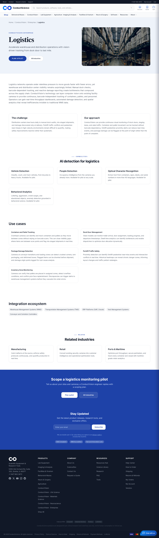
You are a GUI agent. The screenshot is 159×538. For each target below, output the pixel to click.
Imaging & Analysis (45, 467)
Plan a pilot (17, 58)
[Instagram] (21, 478)
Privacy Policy (39, 534)
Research (100, 471)
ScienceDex (71, 467)
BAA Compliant (61, 442)
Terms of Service (51, 534)
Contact (11, 2)
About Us (70, 463)
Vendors (129, 488)
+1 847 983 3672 (137, 2)
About (4, 2)
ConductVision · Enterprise (48, 508)
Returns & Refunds (133, 475)
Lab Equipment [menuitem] (46, 15)
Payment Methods (96, 534)
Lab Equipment (43, 463)
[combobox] (82, 7)
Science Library (102, 467)
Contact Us (71, 471)
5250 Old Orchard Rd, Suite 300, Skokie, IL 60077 (19, 470)
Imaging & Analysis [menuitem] (69, 15)
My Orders (130, 480)
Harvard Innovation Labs (94, 442)
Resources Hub (102, 463)
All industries (36, 58)
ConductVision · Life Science (49, 492)
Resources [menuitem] (124, 15)
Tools (98, 480)
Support (30, 2)
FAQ (98, 475)
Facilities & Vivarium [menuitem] (86, 15)
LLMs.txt (107, 534)
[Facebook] (10, 478)
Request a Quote (21, 2)
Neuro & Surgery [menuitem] (102, 15)
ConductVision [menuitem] (32, 15)
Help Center (130, 463)
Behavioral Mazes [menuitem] (18, 15)
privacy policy (97, 435)
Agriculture (42, 484)
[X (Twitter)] (13, 478)
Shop (6, 15)
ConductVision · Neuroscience (49, 503)
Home (11, 22)
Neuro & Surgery (44, 480)
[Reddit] (25, 478)
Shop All (41, 512)
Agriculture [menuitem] (58, 15)
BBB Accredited (76, 442)
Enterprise (32, 22)
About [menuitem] (133, 15)
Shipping (129, 471)
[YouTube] (17, 478)
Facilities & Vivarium (45, 471)
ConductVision (20, 22)
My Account (147, 2)
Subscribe (99, 427)
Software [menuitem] (114, 15)
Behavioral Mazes (44, 475)
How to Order (131, 467)
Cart (155, 2)
